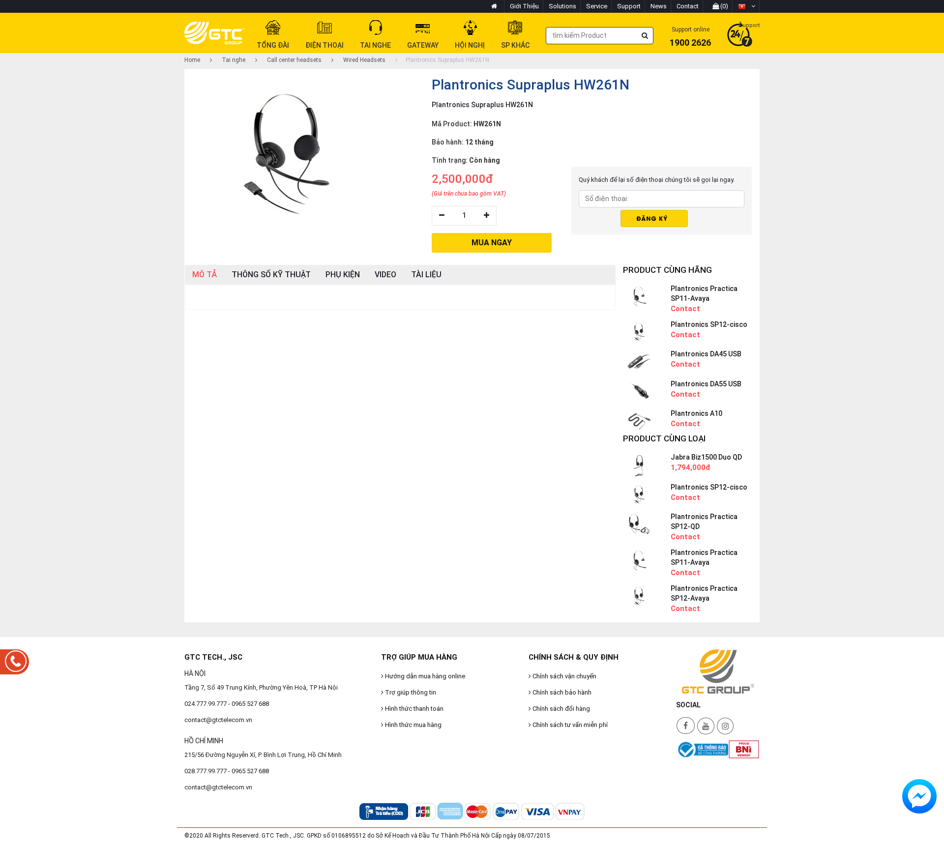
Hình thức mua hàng (413, 724)
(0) (723, 6)
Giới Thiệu (524, 6)
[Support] (739, 35)
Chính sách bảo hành (561, 692)
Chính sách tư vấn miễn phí (569, 724)
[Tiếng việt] (746, 6)
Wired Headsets (363, 60)
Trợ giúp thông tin (410, 692)
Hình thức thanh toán (413, 708)
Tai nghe (232, 60)
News (658, 6)
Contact (688, 6)
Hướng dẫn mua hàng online (424, 676)
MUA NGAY (492, 242)
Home (192, 60)
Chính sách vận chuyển (563, 676)
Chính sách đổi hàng (560, 708)
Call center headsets (294, 60)
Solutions (562, 6)
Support (629, 6)
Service (596, 6)
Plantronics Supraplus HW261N (447, 60)
